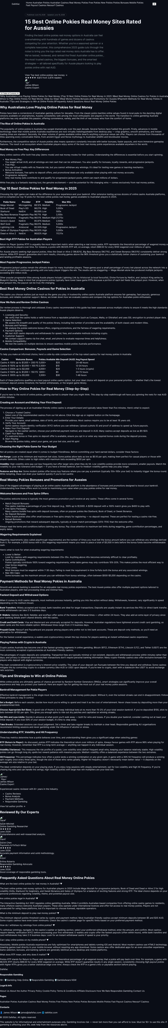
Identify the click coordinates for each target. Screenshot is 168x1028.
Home (29, 2)
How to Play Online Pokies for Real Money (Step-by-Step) (29, 98)
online (54, 407)
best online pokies (49, 196)
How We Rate (103, 991)
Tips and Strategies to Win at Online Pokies (31, 101)
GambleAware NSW (65, 980)
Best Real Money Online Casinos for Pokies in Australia (140, 96)
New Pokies (107, 2)
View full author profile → (12, 806)
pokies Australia (38, 131)
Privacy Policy (35, 991)
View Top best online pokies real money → (46, 75)
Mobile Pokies (136, 2)
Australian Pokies (41, 2)
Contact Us (139, 991)
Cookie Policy (49, 991)
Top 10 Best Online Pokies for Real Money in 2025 (86, 96)
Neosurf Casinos (55, 5)
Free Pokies (94, 2)
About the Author (18, 991)
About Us (4, 991)
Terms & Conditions (66, 991)
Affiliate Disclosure (86, 991)
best (94, 587)
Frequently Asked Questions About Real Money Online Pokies (85, 101)
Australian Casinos (59, 2)
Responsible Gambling (41, 980)
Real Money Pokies (78, 2)
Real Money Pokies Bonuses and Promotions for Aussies (88, 98)
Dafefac (16, 4)
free (33, 154)
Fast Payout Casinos (36, 5)
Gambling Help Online (16, 980)
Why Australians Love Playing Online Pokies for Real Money (30, 96)
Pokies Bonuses (121, 2)
